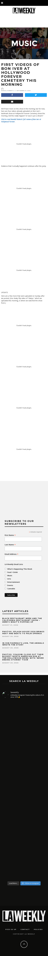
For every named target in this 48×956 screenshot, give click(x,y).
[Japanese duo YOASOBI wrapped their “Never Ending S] (24, 768)
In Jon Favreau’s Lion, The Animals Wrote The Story (23, 644)
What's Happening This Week (19, 569)
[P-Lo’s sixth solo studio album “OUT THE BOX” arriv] (24, 853)
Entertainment (13, 582)
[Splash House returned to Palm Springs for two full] (24, 723)
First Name (10, 535)
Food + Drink (12, 572)
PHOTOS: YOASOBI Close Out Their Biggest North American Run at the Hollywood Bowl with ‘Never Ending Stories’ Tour (23, 657)
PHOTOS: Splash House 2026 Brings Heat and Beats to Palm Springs (23, 632)
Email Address (11, 554)
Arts (9, 579)
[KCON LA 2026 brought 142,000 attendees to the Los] (24, 808)
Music (9, 575)
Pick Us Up (10, 929)
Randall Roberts (7, 90)
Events (10, 585)
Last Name (10, 544)
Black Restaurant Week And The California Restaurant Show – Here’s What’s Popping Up (22, 620)
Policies (38, 929)
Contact (25, 929)
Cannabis (11, 588)
